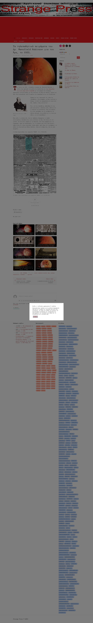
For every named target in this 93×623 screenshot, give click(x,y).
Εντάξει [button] (35, 316)
